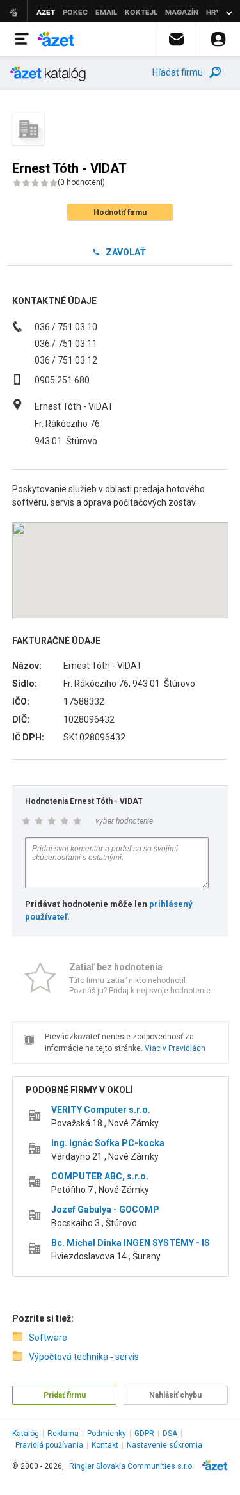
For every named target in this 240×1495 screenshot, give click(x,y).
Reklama (63, 1433)
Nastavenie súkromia (164, 1445)
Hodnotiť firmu (120, 212)
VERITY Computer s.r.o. (100, 1110)
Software (48, 1337)
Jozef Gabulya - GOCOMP (105, 1209)
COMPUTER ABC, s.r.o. (99, 1176)
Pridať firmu (65, 1395)
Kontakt (105, 1445)
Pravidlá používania (49, 1445)
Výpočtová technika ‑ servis (84, 1357)
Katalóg (25, 1433)
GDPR (144, 1433)
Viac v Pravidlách (175, 1048)
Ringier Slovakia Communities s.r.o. (131, 1466)
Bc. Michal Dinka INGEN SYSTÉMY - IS (130, 1243)
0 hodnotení (81, 182)
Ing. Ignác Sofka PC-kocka (107, 1143)
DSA (170, 1433)
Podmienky (106, 1433)
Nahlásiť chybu (175, 1395)
